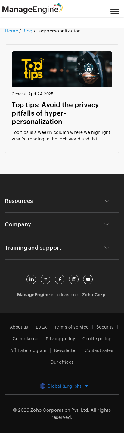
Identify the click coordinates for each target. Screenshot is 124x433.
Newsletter (65, 350)
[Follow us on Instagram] (74, 279)
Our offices (62, 362)
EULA (41, 327)
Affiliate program (28, 350)
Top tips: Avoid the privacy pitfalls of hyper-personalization (55, 113)
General (19, 94)
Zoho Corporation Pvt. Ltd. (60, 410)
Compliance (25, 339)
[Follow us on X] (45, 279)
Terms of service (71, 327)
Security (105, 327)
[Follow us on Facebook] (59, 279)
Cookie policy (96, 339)
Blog (27, 30)
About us (19, 327)
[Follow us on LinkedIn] (31, 279)
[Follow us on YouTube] (88, 279)
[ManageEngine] (40, 8)
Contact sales (99, 350)
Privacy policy (60, 339)
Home (12, 30)
